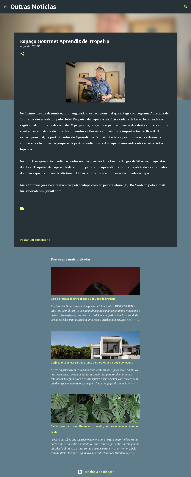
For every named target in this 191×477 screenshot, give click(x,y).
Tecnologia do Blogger (98, 471)
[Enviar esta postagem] (22, 209)
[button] (22, 53)
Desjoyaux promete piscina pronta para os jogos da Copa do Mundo (92, 362)
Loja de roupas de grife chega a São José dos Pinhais (83, 298)
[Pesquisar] (61, 6)
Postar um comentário (35, 239)
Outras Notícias (33, 6)
